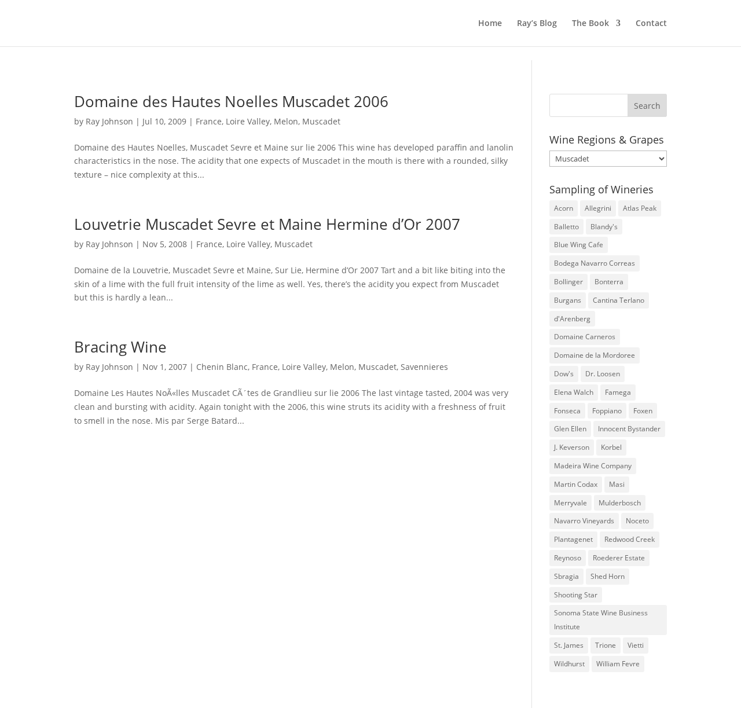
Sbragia (566, 576)
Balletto (566, 227)
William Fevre (618, 664)
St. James (569, 645)
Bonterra (609, 282)
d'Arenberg (572, 319)
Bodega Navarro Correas (594, 263)
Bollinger (568, 282)
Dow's (564, 374)
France (209, 121)
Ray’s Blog (537, 23)
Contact (651, 23)
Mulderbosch (620, 503)
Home (490, 23)
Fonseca (567, 411)
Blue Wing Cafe (578, 245)
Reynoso (567, 558)
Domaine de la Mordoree (594, 355)
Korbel (611, 447)
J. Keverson (571, 447)
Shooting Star (575, 595)
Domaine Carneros (584, 337)
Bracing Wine (120, 346)
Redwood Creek (629, 539)
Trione (605, 645)
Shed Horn (607, 576)
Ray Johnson (109, 121)
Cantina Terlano (618, 300)
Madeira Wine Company (593, 466)
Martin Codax (575, 484)
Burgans (567, 300)
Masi (617, 484)
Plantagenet (573, 539)
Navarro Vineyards (584, 521)
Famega (618, 392)
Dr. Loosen (602, 374)
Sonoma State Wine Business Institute (601, 620)
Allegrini (598, 208)
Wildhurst (569, 664)
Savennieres (424, 366)
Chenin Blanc (222, 366)
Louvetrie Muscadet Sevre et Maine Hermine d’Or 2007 (267, 224)
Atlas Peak (639, 208)
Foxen (642, 411)
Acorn (563, 208)
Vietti (636, 645)
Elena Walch (573, 392)
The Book (590, 23)
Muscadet (321, 121)
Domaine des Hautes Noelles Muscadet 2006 (231, 101)
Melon (286, 121)
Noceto (637, 521)
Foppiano (607, 411)
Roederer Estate (619, 558)
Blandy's (604, 227)
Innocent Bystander (629, 429)
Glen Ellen (570, 429)
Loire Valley (248, 121)
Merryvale (570, 503)
